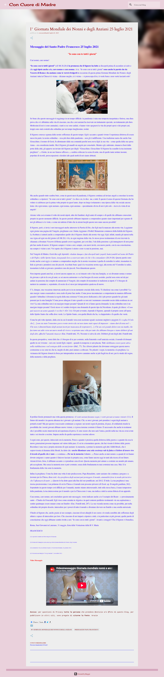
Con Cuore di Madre (32, 4)
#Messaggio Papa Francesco (86, 630)
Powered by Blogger (83, 674)
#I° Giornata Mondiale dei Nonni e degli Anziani (51, 630)
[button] (31, 38)
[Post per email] (31, 626)
